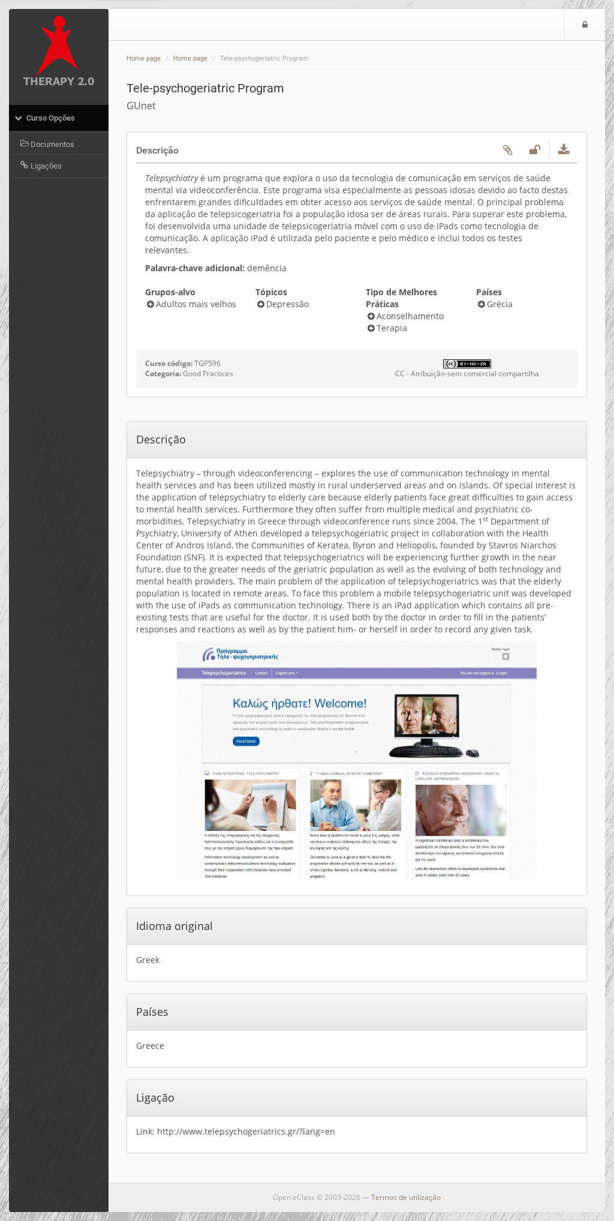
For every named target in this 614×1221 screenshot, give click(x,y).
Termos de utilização (406, 1197)
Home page (144, 58)
